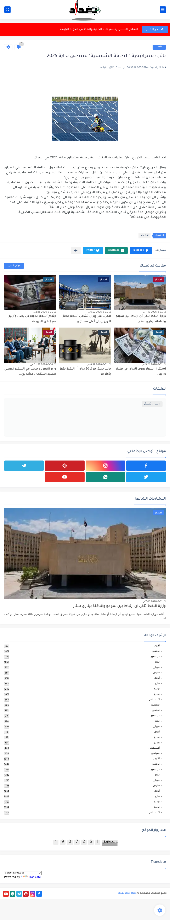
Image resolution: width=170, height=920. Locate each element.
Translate (34, 877)
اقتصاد (159, 47)
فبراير (156, 667)
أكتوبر (156, 646)
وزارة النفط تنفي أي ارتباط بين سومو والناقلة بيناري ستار (119, 606)
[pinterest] (64, 466)
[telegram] (24, 466)
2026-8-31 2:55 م (43, 311)
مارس (156, 673)
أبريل (157, 678)
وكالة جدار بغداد (127, 893)
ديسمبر (155, 657)
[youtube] (64, 477)
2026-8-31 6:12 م (98, 311)
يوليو (157, 694)
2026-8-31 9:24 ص (152, 364)
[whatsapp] (105, 477)
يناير (157, 662)
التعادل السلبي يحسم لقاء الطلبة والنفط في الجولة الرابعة (99, 29)
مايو (157, 683)
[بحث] (7, 9)
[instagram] (105, 466)
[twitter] (146, 477)
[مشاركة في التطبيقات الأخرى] (76, 250)
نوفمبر (156, 651)
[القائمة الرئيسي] (163, 9)
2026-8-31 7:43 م (153, 311)
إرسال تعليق (152, 404)
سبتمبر (155, 705)
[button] (141, 250)
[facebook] (146, 466)
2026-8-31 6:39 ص (97, 364)
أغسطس (154, 700)
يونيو (157, 689)
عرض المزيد (14, 265)
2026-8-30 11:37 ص (41, 364)
